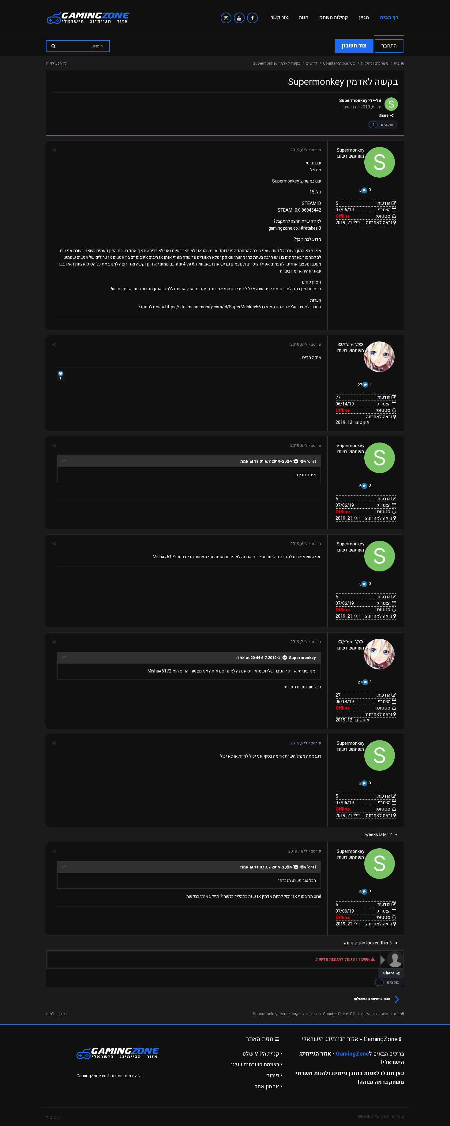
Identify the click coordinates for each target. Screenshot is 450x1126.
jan (362, 943)
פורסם (306, 150)
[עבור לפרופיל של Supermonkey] (391, 104)
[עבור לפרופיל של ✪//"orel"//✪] (379, 356)
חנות (303, 17)
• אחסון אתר (268, 1087)
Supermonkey (353, 100)
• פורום (274, 1075)
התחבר (389, 46)
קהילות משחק (333, 17)
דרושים (349, 107)
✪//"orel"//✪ (350, 344)
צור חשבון (354, 46)
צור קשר (279, 17)
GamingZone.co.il (93, 1076)
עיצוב (54, 1117)
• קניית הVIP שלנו (262, 1054)
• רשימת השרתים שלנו (256, 1064)
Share (384, 115)
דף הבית (389, 17)
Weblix (365, 1116)
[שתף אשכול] (54, 150)
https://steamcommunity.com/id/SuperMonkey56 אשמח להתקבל (199, 307)
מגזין (364, 17)
